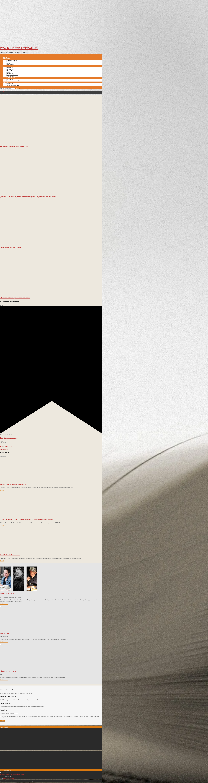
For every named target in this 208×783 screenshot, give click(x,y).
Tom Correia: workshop (8, 438)
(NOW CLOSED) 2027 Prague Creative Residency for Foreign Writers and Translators (28, 197)
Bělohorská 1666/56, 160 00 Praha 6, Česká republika (12, 774)
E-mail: (1, 713)
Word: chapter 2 (6, 446)
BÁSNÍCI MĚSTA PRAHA (7, 594)
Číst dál (2, 490)
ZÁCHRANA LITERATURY (8, 671)
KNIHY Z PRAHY (5, 633)
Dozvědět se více (4, 604)
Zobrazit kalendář (4, 449)
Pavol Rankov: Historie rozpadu (10, 247)
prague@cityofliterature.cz (9, 778)
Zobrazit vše (3, 456)
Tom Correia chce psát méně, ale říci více (14, 146)
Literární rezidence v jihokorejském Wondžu (15, 298)
